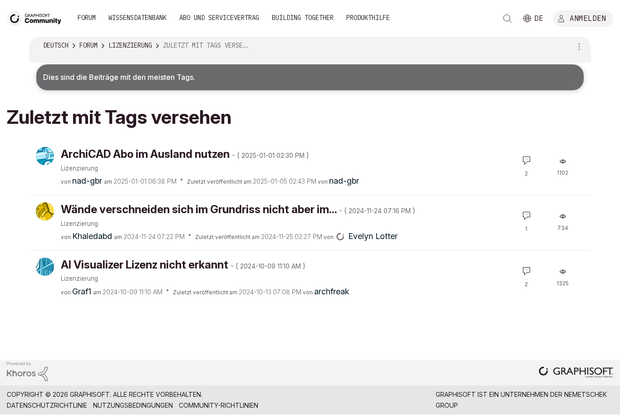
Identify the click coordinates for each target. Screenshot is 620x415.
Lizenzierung (79, 168)
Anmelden (588, 17)
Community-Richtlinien (218, 405)
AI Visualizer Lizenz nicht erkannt (183, 264)
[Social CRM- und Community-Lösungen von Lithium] (27, 371)
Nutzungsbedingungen (133, 405)
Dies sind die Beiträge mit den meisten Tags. (119, 77)
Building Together (303, 18)
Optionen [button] (578, 46)
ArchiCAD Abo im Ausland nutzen (185, 154)
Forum (87, 18)
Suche (507, 18)
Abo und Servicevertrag (219, 18)
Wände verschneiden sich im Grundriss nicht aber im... (238, 209)
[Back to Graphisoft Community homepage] (37, 17)
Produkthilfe (368, 18)
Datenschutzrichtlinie (47, 405)
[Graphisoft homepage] (576, 373)
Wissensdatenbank (137, 18)
